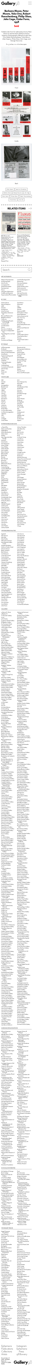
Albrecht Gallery (5, 652)
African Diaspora (5, 304)
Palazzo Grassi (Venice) (23, 1111)
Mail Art (19, 309)
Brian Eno (3, 460)
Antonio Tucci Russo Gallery (6, 699)
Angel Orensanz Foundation (5, 1231)
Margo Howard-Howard (24, 459)
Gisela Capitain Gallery (7, 931)
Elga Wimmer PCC (6, 844)
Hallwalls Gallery (5, 946)
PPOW (19, 797)
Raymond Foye (21, 579)
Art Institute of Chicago (7, 1171)
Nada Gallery (21, 734)
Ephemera (6, 1345)
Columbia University (6, 1185)
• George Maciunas (22, 249)
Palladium (19, 392)
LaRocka (3, 413)
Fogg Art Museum (6, 1093)
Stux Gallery (20, 913)
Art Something (5, 709)
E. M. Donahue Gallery (7, 839)
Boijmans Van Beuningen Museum (7, 1051)
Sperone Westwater (22, 892)
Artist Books (4, 354)
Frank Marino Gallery (7, 878)
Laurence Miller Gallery (23, 643)
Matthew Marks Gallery (23, 703)
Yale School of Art (22, 1224)
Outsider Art (20, 285)
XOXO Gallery (21, 1012)
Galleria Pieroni (5, 908)
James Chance (5, 507)
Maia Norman (21, 550)
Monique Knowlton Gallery (22, 730)
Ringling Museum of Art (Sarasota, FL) (23, 1128)
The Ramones (20, 517)
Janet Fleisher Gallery (7, 993)
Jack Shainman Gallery (7, 987)
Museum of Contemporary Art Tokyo (22, 1059)
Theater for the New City (23, 1318)
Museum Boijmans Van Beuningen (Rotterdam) (23, 1040)
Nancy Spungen (21, 474)
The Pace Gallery (21, 928)
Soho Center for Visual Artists (23, 1283)
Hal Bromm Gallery (6, 944)
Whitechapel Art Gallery (23, 994)
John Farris (4, 605)
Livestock (19, 664)
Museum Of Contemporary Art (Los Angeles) (22, 1055)
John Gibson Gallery (6, 1006)
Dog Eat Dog (4, 479)
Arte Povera (4, 283)
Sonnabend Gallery (22, 887)
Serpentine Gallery (22, 867)
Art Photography (5, 281)
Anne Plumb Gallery (6, 692)
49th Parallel (4, 630)
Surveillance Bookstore (23, 1292)
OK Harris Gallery (22, 759)
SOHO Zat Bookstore (23, 1286)
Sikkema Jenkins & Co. (23, 874)
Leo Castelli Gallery (22, 654)
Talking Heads (21, 507)
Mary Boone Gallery (22, 698)
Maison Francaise (6, 1206)
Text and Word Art (22, 293)
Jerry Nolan (4, 512)
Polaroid (19, 350)
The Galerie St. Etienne (23, 920)
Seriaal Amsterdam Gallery (22, 863)
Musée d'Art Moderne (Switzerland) (23, 1093)
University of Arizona (22, 1198)
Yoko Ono (21, 199)
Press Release (20, 357)
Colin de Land (5, 564)
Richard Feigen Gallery (23, 807)
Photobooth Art (21, 347)
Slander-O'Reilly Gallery (23, 882)
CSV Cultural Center (6, 1082)
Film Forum (4, 1300)
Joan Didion (4, 604)
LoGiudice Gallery (22, 666)
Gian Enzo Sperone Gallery (6, 928)
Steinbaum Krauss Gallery (22, 904)
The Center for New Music (22, 1296)
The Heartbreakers (22, 516)
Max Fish (19, 706)
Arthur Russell (4, 448)
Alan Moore (4, 535)
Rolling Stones (21, 487)
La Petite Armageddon (7, 412)
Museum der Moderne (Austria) (23, 1043)
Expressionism (5, 288)
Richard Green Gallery (23, 809)
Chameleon (4, 1264)
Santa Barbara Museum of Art (23, 1134)
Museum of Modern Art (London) (23, 1075)
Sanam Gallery (21, 846)
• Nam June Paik (24, 251)
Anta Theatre (4, 1234)
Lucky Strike (4, 420)
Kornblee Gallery (21, 625)
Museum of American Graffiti (22, 1047)
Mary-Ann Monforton (23, 555)
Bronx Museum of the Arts (6, 1054)
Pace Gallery (20, 762)
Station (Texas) (21, 1291)
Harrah (3, 400)
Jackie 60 (3, 405)
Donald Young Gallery (7, 830)
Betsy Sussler (4, 453)
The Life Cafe (20, 1308)
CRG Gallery (4, 808)
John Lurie (4, 520)
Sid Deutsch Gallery (22, 871)
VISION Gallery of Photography (22, 972)
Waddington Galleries (23, 984)
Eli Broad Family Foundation (5, 1087)
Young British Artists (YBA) (22, 295)
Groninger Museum (6, 1103)
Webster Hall (20, 415)
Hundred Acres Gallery (7, 972)
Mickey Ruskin (21, 562)
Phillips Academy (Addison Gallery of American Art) (7, 1223)
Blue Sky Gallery (5, 747)
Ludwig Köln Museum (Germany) (7, 1148)
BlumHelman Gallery (6, 749)
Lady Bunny (20, 439)
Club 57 (3, 393)
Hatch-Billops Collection (7, 1325)
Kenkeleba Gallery (22, 617)
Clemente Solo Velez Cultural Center (6, 1276)
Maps (2, 373)
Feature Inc (4, 860)
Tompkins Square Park (23, 1323)
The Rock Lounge (21, 1315)
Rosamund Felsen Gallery (21, 831)
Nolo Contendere (21, 754)
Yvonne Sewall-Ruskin (23, 604)
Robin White (20, 584)
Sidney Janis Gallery (22, 872)
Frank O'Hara (5, 570)
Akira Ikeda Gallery (6, 649)
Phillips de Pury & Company (21, 1121)
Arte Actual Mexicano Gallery (7, 712)
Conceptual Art (5, 285)
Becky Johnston (5, 550)
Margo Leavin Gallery (23, 684)
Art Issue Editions (5, 707)
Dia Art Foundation (6, 1085)
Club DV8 (3, 395)
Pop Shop (19, 1259)
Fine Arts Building (5, 863)
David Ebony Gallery (6, 818)
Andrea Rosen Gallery (7, 685)
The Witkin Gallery (22, 930)
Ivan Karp (4, 587)
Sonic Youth (20, 499)
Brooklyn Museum (6, 1056)
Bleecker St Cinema (6, 1247)
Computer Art (5, 324)
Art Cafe (3, 1237)
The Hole (19, 1304)
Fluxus (3, 290)
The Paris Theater (21, 1310)
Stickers (19, 369)
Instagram (21, 1345)
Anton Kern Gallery (6, 697)
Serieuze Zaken (21, 866)
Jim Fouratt (4, 600)
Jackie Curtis (4, 505)
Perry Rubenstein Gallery (23, 782)
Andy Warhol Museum (7, 1045)
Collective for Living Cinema (6, 1281)
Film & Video (4, 368)
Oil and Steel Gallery (22, 757)
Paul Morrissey (21, 574)
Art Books (3, 349)
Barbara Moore (7, 192)
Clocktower (4, 805)
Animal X (3, 440)
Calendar (3, 360)
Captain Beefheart (6, 468)
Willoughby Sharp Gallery (22, 998)
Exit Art (3, 1298)
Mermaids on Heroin (22, 469)
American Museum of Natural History (7, 1041)
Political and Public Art (23, 327)
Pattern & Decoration (22, 286)
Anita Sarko (4, 442)
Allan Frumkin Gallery (7, 658)
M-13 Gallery (20, 677)
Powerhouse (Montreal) (23, 1261)
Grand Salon (4, 934)
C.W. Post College (6, 1177)
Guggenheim (4, 1104)
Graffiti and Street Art (7, 293)
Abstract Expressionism (7, 279)
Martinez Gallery (21, 697)
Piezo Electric (20, 794)
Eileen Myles (4, 567)
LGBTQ (19, 307)
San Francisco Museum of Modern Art (24, 1131)
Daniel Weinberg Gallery (8, 817)
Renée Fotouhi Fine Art (23, 804)
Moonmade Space (22, 1233)
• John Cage (13, 253)
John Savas (4, 522)
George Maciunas (17, 192)
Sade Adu (19, 496)
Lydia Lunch (20, 454)
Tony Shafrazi (20, 601)
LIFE (2, 415)
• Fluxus (27, 247)
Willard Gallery (21, 996)
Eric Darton (4, 569)
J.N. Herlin (4, 982)
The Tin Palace (21, 1317)
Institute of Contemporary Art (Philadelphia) (6, 1124)
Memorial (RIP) (21, 311)
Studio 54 (19, 400)
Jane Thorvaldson (6, 589)
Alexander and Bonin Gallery (6, 654)
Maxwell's (19, 383)
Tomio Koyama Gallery (23, 946)
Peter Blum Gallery (22, 784)
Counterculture (5, 325)
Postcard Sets (20, 352)
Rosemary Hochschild (23, 489)
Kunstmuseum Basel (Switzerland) (6, 1138)
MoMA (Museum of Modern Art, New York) (6, 1161)
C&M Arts (3, 1257)
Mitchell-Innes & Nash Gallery (23, 717)
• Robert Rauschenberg (7, 254)
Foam (2, 866)
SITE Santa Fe (20, 1138)
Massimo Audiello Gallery (22, 700)
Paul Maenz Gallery (22, 777)
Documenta (4, 1290)
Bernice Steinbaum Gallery (6, 740)
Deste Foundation (6, 1084)
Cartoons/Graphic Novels (6, 362)
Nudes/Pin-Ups (21, 322)
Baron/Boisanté (5, 731)
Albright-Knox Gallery (7, 1034)
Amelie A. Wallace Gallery (6, 665)
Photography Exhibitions (23, 349)
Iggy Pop (3, 502)
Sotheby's (19, 1144)
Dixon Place (4, 1288)
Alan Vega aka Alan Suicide (6, 437)
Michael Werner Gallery (23, 713)
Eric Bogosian (4, 482)
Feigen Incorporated (6, 861)
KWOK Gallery (21, 632)
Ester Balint (4, 485)
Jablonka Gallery (6, 983)
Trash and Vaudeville (22, 1325)
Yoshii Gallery (20, 1016)
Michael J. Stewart (22, 559)
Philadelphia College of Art (7, 1219)
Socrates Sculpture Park (23, 1281)
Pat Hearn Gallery (22, 771)
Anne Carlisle (4, 445)
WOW (19, 1338)
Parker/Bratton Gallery (23, 769)
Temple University (21, 1187)
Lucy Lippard (20, 549)
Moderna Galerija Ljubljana (22, 722)
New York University (6, 1217)
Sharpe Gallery (21, 869)
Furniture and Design (6, 340)
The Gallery (20, 922)
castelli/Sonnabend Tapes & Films (6, 784)
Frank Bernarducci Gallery (6, 875)
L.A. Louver (20, 635)
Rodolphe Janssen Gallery (22, 821)
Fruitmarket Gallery (6, 886)
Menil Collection (5, 1151)
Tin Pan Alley (20, 407)
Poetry (19, 326)
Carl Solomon (5, 553)
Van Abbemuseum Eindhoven (22, 1156)
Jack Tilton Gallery (6, 988)
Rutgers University (22, 1176)
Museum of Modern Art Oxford (23, 1078)
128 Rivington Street (6, 627)
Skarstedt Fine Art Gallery (22, 879)
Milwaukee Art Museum (7, 1155)
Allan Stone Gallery (6, 660)
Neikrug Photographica (23, 741)
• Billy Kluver (5, 251)
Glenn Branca (5, 494)
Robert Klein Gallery (22, 816)
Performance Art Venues (23, 1252)
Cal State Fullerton (6, 1179)
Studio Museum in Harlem (21, 1149)
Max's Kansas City (22, 382)
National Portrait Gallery (24, 737)
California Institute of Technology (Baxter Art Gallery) (8, 1182)
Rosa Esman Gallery (22, 828)
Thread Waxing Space (23, 1320)
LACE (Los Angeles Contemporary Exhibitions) (22, 638)
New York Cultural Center (22, 1104)
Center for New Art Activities (6, 1261)
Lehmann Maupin (21, 646)
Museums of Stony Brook (23, 1087)
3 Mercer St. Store (6, 612)
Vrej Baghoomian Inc (22, 983)
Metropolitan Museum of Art (7, 1153)
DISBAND (3, 474)
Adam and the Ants (6, 429)
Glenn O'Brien (5, 574)
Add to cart (20, 255)
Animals (3, 307)
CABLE (3, 770)
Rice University (21, 1173)
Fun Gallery (4, 887)
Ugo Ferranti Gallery (22, 961)
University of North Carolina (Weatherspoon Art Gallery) (23, 1210)
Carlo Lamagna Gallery (7, 778)
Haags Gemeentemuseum (6, 1110)
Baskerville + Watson (6, 735)
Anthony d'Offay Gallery (7, 695)
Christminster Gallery (6, 797)
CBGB (2, 390)
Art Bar (3, 704)
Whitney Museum (21, 1163)
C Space (3, 1256)
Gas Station (20, 302)
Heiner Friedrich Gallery (7, 954)
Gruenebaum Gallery (7, 943)
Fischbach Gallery (6, 865)
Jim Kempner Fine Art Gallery (7, 1004)
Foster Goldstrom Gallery (6, 869)
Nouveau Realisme (22, 283)
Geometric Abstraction (7, 291)
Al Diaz (3, 435)
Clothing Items (5, 365)
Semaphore (20, 854)
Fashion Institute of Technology (6, 1190)
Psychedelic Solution (22, 799)
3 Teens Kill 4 (4, 427)
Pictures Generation (22, 290)
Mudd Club (20, 388)
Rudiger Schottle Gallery (23, 833)
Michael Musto (21, 560)
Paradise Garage (21, 393)
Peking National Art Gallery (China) (22, 1118)
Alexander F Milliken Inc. (7, 657)
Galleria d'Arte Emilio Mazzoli (7, 906)
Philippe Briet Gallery (22, 786)
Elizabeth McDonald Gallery (6, 846)
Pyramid (19, 395)
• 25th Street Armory (6, 250)
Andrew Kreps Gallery (7, 687)
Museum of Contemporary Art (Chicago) (22, 1051)
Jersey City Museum (6, 1130)
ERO (2, 1296)
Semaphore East (21, 856)
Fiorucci (3, 1303)
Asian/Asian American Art (7, 313)
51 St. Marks (4, 619)
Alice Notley (4, 539)
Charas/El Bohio (5, 1265)
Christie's (3, 1075)
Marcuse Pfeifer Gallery (23, 682)
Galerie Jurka (5, 901)
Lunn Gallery (20, 675)
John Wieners (20, 537)
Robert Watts (20, 581)
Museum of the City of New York (23, 1084)
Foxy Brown (4, 492)
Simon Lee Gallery (22, 876)
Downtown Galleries (6, 329)
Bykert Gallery (5, 768)
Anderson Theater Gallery (6, 681)
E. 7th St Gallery (5, 837)
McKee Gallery (21, 710)
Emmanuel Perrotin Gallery (6, 850)
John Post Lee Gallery (7, 1011)
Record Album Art (22, 359)
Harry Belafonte (5, 499)
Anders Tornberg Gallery (8, 679)
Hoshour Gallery (5, 967)
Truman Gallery (21, 954)
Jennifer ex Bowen (6, 597)
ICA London (4, 1118)
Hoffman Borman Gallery (6, 963)
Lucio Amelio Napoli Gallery (22, 670)
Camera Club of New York (7, 1060)
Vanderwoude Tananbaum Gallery (23, 967)
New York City (21, 317)
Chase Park (4, 1269)
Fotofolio (3, 871)
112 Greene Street (5, 625)
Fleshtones (4, 490)
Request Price (4, 261)
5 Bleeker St (4, 614)
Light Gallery (20, 661)
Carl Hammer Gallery (7, 775)
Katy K (19, 430)
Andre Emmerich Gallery (7, 684)
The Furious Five (21, 514)
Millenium (19, 1231)
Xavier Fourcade (21, 1011)
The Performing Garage (23, 1312)
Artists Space (4, 717)
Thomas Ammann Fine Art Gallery (23, 932)
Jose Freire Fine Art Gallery (6, 1017)
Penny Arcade (21, 482)
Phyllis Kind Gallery (22, 790)
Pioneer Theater (21, 1258)
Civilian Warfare (5, 803)
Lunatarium (4, 1336)
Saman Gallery (21, 845)
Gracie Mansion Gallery (7, 933)
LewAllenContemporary (23, 659)
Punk (18, 329)
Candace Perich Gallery (7, 772)
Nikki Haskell (20, 565)
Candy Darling (5, 467)
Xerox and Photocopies (23, 372)
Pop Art (19, 291)
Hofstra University (6, 1198)
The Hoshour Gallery (22, 923)
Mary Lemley (20, 554)
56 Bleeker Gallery (6, 622)
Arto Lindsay (4, 450)
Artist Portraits (5, 311)
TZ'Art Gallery (21, 957)
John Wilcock (20, 539)
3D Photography (5, 347)
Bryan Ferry (4, 462)
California (4, 319)
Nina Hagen (20, 477)
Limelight (3, 418)
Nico (18, 475)
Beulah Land (4, 387)
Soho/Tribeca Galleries (23, 884)
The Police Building (22, 1313)
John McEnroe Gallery (7, 1010)
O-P (18, 1246)
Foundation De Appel (7, 1308)
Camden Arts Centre (6, 1058)
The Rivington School (22, 334)
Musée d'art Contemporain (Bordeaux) (21, 1090)
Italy (18, 306)
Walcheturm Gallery (22, 986)
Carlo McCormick (6, 555)
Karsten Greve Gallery (23, 615)
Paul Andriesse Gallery (23, 774)
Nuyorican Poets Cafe (23, 1244)
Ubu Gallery (20, 959)
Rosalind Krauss (21, 587)
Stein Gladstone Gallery (23, 902)
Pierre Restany (21, 577)
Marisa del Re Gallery (23, 693)
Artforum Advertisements (8, 352)
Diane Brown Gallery (6, 827)
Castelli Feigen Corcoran (7, 780)
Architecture (4, 309)
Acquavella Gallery (6, 645)
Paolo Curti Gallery (22, 767)
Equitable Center (5, 1295)
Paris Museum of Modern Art (23, 1113)
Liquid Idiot (20, 445)
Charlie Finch (4, 560)
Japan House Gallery (7, 997)
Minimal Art (20, 281)
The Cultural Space (22, 1299)
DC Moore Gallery (6, 823)
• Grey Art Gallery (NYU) (23, 249)
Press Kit (19, 356)
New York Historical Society (22, 1107)
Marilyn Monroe (21, 462)
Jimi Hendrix (4, 514)
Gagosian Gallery (6, 892)
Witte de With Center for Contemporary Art (23, 1003)
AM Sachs (4, 663)
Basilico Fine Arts (5, 733)
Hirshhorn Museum (6, 1114)
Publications (7, 1348)
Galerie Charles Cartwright (5, 896)
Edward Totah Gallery (7, 842)
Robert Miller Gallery (22, 817)
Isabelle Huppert (5, 504)
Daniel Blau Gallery (6, 815)
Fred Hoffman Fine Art (7, 879)
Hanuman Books (5, 1323)
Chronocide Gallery (6, 798)
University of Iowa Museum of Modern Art (24, 1203)
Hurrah (3, 403)
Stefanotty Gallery (22, 900)
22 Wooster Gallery (6, 615)
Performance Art (21, 288)
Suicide (19, 504)
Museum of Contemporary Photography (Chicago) (21, 1071)
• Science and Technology (7, 255)
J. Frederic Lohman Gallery (6, 979)
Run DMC (19, 492)
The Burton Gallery (22, 918)
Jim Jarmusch (4, 602)
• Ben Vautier (21, 247)
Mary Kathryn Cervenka (23, 464)
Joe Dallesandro (5, 515)
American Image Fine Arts (7, 675)
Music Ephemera (21, 314)
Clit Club (3, 392)
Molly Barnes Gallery (22, 726)
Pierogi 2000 (20, 792)
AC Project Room (5, 643)
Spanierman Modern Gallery (22, 889)
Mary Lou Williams (22, 465)
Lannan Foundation (6, 1146)
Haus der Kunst (5, 949)
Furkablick (4, 1311)
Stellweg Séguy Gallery (23, 907)
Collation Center (5, 1278)
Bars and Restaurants (6, 316)
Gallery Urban (5, 919)
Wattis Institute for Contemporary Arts (23, 1214)
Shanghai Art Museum (23, 1136)
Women (19, 338)
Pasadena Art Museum (23, 1116)
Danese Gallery (5, 813)
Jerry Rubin (4, 599)
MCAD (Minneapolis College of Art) (6, 1208)
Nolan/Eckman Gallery (23, 752)
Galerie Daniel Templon (7, 899)
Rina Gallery (20, 812)
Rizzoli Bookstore (21, 1274)
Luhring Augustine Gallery (22, 673)
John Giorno (20, 534)
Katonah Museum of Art (7, 1132)
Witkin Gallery (21, 1001)
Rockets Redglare (21, 485)
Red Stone (20, 1273)
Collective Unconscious (7, 1283)
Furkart (3, 1313)
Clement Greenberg (6, 562)
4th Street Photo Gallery (7, 632)
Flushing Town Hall (6, 1306)
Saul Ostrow (20, 589)
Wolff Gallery (20, 1006)
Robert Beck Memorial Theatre (23, 1276)
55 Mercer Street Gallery (7, 620)
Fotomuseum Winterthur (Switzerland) (7, 1095)
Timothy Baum (21, 599)
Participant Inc (21, 1251)
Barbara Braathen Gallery (6, 724)
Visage (19, 413)
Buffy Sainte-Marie (6, 463)
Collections (6, 1351)
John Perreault (21, 535)
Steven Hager (20, 592)
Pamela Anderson (22, 479)
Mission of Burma (21, 470)
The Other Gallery (22, 927)
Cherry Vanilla (5, 470)
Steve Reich (20, 502)
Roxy (18, 397)
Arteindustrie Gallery (6, 715)
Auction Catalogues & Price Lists (7, 356)
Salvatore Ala (20, 843)
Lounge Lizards (21, 452)
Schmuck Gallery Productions (21, 850)
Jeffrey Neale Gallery (7, 1002)
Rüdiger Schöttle (21, 835)
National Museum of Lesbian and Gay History (22, 1097)
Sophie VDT (20, 591)
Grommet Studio (5, 939)
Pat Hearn (20, 569)
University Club (21, 1328)
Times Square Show (22, 336)
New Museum (20, 1102)
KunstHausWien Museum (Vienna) (7, 1135)
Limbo (3, 417)
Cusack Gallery (5, 812)
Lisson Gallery (21, 662)
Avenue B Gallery (6, 718)
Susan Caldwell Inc (22, 915)
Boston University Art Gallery (6, 1175)
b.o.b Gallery (5, 722)
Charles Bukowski (6, 559)
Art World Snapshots (6, 350)
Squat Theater (21, 398)
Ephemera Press (21, 1350)
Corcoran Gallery (6, 807)
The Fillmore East (21, 1300)
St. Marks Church (21, 1289)
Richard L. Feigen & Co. (23, 811)
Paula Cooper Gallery (23, 779)
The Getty (19, 1152)
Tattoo (19, 333)
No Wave (19, 321)
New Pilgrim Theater (22, 1239)
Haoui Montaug (5, 577)
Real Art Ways (21, 1271)
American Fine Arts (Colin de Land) (8, 668)
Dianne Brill (4, 472)
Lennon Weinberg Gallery (22, 651)
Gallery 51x (4, 910)
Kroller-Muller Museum (7, 1133)
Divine (3, 475)
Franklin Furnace (5, 1310)
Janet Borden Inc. (6, 992)
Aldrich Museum (5, 1036)
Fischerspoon (4, 489)
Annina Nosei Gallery (7, 694)
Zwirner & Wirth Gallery (23, 1024)
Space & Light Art (21, 366)
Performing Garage (22, 1256)
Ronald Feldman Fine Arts (22, 826)
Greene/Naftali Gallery (7, 938)
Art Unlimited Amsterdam (8, 710)
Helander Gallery (6, 956)
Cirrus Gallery (5, 800)
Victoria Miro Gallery (23, 970)
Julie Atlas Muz (21, 429)
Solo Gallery (20, 885)
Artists (4, 1354)
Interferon (4, 1328)
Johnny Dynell (5, 527)
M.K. (18, 380)
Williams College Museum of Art (21, 1222)
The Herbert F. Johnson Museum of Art (23, 1192)
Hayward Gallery (6, 953)
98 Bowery (21, 1354)
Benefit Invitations (6, 317)
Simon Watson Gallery (23, 877)
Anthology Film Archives (7, 1236)
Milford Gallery (21, 715)
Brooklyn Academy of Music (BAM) (7, 761)
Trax (18, 1327)
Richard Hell (20, 484)
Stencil (19, 367)
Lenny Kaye (20, 442)
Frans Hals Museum (6, 1099)
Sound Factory (21, 1287)
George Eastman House (7, 1101)
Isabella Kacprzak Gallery (6, 976)
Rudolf (19, 491)
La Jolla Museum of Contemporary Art (6, 1143)
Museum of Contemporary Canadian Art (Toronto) (21, 1065)
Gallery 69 (4, 912)
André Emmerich (5, 689)
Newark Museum (21, 1110)
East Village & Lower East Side (8, 334)
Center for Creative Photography (6, 1068)
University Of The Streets (23, 1330)
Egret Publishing (5, 1293)
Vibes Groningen (21, 1334)
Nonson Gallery (21, 755)
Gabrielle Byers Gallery (7, 891)
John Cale (4, 517)
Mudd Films (20, 1234)
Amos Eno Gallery (6, 677)
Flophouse (4, 1305)
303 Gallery (4, 629)
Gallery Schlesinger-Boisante (6, 917)
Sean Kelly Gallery (22, 853)
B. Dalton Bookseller (6, 1244)
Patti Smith (20, 480)
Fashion (3, 336)
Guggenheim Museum (7, 1106)
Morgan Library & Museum (22, 1031)
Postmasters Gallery (22, 795)
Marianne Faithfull (22, 460)
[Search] (16, 270)
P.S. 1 (18, 760)
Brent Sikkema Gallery (7, 752)
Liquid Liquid (20, 447)
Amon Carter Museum (7, 1044)
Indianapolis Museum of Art (7, 1120)
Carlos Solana (5, 557)
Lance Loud (20, 440)
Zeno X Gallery (21, 1022)
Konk (18, 435)
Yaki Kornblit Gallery (22, 1014)
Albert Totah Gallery (6, 650)
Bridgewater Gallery (6, 754)
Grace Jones (4, 495)
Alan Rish (3, 537)
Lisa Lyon (19, 449)
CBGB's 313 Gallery (6, 788)
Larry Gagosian (21, 547)
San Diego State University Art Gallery (23, 1178)
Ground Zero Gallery (7, 941)
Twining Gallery (21, 956)
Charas (3, 793)
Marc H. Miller (21, 552)
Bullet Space (4, 1254)
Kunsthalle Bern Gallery (23, 630)
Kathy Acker (20, 544)
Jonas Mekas (20, 540)
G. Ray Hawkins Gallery (7, 889)
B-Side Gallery (5, 720)
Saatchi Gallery (21, 837)
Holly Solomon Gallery (7, 966)
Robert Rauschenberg (25, 196)
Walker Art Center (22, 1162)
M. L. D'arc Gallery (22, 679)
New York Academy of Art (7, 1214)
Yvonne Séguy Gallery (23, 1019)
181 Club (3, 382)
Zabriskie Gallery (21, 1021)
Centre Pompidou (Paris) (7, 1074)
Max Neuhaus (21, 467)
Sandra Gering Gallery (23, 848)
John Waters (4, 525)
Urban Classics (21, 962)
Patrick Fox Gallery (22, 772)
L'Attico (19, 633)
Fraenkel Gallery (5, 873)
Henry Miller (4, 580)
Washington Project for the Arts (23, 1336)
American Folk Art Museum (6, 1038)
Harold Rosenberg (6, 579)
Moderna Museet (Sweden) (5, 1157)
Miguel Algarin (21, 564)
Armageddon (5, 385)
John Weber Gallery (6, 1013)
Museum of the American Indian (23, 1081)
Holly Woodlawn (5, 500)
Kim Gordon (20, 432)
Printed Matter (21, 1264)
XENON (19, 417)
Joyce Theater (5, 1330)
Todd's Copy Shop (22, 1322)
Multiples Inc (20, 732)
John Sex (3, 524)
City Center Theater (6, 1274)
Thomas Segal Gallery (23, 936)
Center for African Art (7, 1066)
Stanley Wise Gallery (22, 899)
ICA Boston (4, 1116)
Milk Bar (19, 385)
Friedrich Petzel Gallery (7, 884)
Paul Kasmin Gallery (22, 776)
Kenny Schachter (21, 545)
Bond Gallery (4, 751)
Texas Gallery (20, 916)
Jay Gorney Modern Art (7, 998)
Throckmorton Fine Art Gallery (23, 938)
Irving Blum (4, 584)
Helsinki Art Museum (6, 1113)
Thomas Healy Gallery (23, 935)
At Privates (4, 1242)
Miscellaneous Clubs (22, 387)
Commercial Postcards (7, 367)
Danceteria (4, 398)
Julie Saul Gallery (6, 1023)
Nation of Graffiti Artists (23, 1236)
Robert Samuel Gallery (23, 819)
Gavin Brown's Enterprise (8, 925)
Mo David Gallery (22, 719)
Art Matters (4, 1239)
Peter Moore (5, 196)
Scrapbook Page (21, 361)
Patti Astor (20, 572)
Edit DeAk (4, 565)
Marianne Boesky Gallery (21, 689)
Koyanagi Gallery (22, 628)
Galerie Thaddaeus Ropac (6, 903)
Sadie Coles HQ (21, 838)
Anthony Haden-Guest (7, 547)
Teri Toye (19, 512)
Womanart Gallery (22, 1007)
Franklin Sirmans (5, 572)
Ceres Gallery (5, 792)
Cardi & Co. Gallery (6, 773)
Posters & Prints (21, 354)
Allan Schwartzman (6, 540)
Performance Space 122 (23, 1254)
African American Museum (6, 1031)
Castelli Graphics (5, 782)
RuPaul (19, 494)
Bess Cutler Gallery (6, 742)
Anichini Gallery (5, 690)
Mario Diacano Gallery (23, 691)
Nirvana (19, 390)
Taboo (19, 506)
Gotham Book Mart (6, 1318)
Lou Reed (19, 450)
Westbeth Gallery (21, 991)
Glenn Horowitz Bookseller (5, 1315)
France (3, 338)
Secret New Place (21, 1279)
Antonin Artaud (5, 548)
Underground (20, 412)
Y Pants (19, 526)
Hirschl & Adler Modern (7, 961)
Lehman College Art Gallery (6, 1203)
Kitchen (3, 1333)
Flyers (2, 370)
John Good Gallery (6, 1008)
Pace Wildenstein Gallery (24, 764)
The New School (21, 1195)
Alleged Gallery (5, 662)
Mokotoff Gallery (21, 724)
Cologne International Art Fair (7, 1285)
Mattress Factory (21, 705)
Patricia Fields (20, 571)
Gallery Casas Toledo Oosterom (7, 914)
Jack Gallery (4, 985)
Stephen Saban (21, 501)
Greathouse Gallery (6, 936)
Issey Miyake (4, 585)
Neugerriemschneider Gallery (23, 745)
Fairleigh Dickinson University (6, 1187)
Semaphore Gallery (22, 858)
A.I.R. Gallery (5, 640)
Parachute (20, 1249)
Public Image (20, 1266)
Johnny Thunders (21, 427)
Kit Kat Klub (4, 408)
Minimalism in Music (22, 312)
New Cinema (20, 1238)
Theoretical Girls (21, 522)
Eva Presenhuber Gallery (7, 855)
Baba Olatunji (5, 452)
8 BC (2, 380)
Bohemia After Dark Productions (6, 1251)
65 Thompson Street (6, 624)
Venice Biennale (21, 1332)
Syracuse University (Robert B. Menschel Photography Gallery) (23, 1184)
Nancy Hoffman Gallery (23, 736)
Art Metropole (5, 1241)
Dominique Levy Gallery (7, 828)
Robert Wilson (21, 582)
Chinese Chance (5, 1270)
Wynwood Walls (21, 1009)
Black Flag (4, 455)
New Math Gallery (22, 747)
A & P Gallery (4, 634)
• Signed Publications (6, 257)
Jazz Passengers (5, 510)
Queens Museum (21, 1126)
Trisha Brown (13, 199)
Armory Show (5, 1049)
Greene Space (5, 1321)
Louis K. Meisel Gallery (23, 667)
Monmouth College (6, 1210)
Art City (3, 705)
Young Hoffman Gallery (23, 1017)
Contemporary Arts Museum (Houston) (7, 1078)
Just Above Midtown (6, 1025)
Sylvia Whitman (21, 596)
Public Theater (21, 1268)
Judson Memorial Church (8, 1331)
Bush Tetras (4, 465)
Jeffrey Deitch (5, 595)
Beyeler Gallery (5, 746)
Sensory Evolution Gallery (22, 860)
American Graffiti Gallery (6, 672)
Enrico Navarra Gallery (7, 853)
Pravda (19, 1263)
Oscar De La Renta (22, 567)
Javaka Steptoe (5, 590)
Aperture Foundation (21, 189)
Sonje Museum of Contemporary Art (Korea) (22, 1141)
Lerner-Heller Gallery (23, 656)
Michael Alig (20, 557)
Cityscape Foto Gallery (7, 802)
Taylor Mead (20, 509)
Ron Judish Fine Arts (22, 824)
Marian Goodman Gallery (22, 686)
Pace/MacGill (20, 766)
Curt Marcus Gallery (6, 810)
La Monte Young (21, 437)
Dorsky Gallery (5, 832)
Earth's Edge (4, 1291)
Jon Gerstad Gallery (6, 1015)
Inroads (3, 1326)
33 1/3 (2, 617)
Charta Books (5, 1267)
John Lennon (4, 519)
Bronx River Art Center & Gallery (7, 756)
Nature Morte (21, 739)
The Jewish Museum (22, 1154)
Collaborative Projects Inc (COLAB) (7, 321)
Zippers (19, 420)
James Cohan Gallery (7, 990)
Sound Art (19, 364)
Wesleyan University (22, 1216)
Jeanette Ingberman (6, 594)
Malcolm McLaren (22, 457)
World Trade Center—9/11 (23, 340)
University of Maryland (23, 1206)
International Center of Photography (7, 1127)
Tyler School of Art (22, 1196)
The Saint (19, 403)
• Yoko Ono (20, 252)
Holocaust (20, 304)
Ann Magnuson (5, 443)
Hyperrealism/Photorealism (8, 295)
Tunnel (19, 410)
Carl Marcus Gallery (6, 777)
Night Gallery (20, 749)
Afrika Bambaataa (6, 432)
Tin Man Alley (20, 944)
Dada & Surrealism (6, 286)
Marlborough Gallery (23, 695)
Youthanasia (20, 418)
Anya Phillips (4, 447)
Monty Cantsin (21, 472)
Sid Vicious (20, 497)
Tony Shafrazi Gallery (23, 948)
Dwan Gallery (5, 833)
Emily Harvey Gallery (7, 848)
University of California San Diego (23, 1200)
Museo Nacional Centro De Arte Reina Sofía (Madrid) (23, 1035)
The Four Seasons (21, 1302)
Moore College (5, 1212)
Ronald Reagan (21, 586)
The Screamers (21, 519)
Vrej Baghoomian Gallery (21, 980)
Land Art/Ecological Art (23, 279)
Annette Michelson (6, 545)
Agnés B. (3, 534)
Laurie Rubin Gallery (22, 645)
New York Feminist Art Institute (23, 1241)
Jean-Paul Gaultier (6, 592)
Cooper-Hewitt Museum (7, 1080)
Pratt (18, 1171)
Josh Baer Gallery (6, 1020)
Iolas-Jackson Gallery (7, 974)
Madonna (19, 455)
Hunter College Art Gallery (6, 1200)
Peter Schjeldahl (21, 576)
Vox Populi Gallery (22, 978)
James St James (5, 509)
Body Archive (4, 1249)
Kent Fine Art (20, 618)
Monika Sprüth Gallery (23, 728)
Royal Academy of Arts (23, 1174)
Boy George (4, 458)
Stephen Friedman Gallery (22, 909)
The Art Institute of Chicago (22, 1189)
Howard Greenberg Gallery (6, 969)
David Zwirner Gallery (7, 822)
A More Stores (5, 302)
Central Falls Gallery (6, 790)
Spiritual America (21, 895)
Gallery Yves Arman (6, 921)
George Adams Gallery (7, 926)
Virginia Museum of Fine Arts (23, 1159)
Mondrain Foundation (7, 1164)
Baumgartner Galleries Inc (7, 737)
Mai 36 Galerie (21, 680)
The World (20, 405)
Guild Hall (4, 1108)
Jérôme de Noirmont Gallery (22, 612)
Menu (30, 3)
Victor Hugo (20, 602)
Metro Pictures (5, 1338)
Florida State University (7, 1193)
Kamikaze (4, 407)
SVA (18, 1181)
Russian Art (20, 331)
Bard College (4, 1173)
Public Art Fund (21, 1124)
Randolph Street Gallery (23, 800)
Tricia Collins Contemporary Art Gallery (22, 951)
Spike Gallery (20, 893)
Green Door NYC (6, 1320)
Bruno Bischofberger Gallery (6, 764)
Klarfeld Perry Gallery (23, 620)
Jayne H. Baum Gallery (7, 1000)
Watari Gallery (21, 989)
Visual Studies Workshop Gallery (23, 975)
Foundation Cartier (6, 1098)
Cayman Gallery (5, 787)
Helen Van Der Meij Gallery (6, 958)
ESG (2, 484)
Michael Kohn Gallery (23, 711)
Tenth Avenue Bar (21, 1294)
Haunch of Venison (6, 948)
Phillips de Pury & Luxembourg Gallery (23, 788)
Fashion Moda (5, 858)
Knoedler (19, 622)
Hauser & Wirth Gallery (7, 951)
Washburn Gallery (22, 988)
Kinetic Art (4, 372)
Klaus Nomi (20, 434)
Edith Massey (4, 480)
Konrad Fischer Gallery (23, 623)
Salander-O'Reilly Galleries (22, 840)
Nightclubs (20, 319)
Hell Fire (3, 402)
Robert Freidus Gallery (23, 814)
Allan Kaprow (10, 189)
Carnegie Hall (5, 1259)
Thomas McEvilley (22, 597)
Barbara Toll (4, 730)
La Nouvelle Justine (6, 410)
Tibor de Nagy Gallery (23, 941)
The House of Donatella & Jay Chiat (23, 1306)
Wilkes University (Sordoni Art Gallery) (23, 1219)
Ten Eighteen (20, 402)
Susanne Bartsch (21, 594)
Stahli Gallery (20, 897)
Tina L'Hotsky (20, 524)
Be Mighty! (4, 1246)
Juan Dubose (20, 542)
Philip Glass (14, 196)
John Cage (26, 192)
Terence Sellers (21, 511)
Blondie (3, 457)
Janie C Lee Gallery (6, 995)
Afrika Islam (4, 434)
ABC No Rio (4, 642)
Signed (19, 362)
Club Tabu (4, 397)
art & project (4, 702)
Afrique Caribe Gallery (7, 647)
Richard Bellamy (21, 805)
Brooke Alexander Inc (7, 759)
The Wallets (20, 521)
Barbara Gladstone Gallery (6, 727)
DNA (2, 477)
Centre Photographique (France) (7, 1071)
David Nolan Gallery (6, 820)
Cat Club (3, 388)
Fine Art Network (5, 1301)
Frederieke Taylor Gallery (6, 881)
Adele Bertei (4, 430)
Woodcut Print (21, 371)
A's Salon (3, 638)
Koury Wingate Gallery (23, 627)
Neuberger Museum (22, 1100)
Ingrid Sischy (4, 582)
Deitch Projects (5, 825)
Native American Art (22, 316)
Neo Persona (20, 742)
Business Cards (5, 359)
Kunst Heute (4, 1335)
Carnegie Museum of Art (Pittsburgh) (7, 1063)
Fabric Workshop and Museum (7, 1090)
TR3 (18, 408)
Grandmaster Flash (6, 497)
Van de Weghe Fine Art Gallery (23, 964)
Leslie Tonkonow (21, 657)
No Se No (19, 750)
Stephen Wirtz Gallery (23, 911)
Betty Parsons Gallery (7, 744)
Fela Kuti (3, 487)
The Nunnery (20, 925)
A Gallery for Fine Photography (6, 636)
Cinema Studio (5, 1272)
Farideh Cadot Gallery (7, 856)
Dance (3, 327)
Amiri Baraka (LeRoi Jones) (6, 542)
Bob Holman (4, 552)
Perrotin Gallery (21, 781)
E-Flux (3, 835)
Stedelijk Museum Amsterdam (21, 1146)
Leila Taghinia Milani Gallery (22, 648)
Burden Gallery (5, 767)
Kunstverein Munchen (7, 1141)
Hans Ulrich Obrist (6, 575)
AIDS (2, 306)
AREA (2, 383)
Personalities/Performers (23, 324)
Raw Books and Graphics (24, 1269)
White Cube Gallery (22, 993)
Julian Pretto (4, 1021)
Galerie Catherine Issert (7, 894)
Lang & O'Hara (21, 641)
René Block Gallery (22, 802)
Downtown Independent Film (7, 331)
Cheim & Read (5, 795)
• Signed (3, 256)
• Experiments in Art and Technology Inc (7, 253)
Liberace (19, 444)
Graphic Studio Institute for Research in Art (7, 1195)
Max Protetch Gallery (23, 708)
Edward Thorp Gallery (7, 840)
